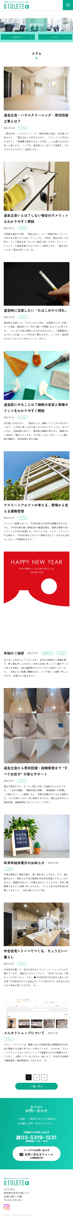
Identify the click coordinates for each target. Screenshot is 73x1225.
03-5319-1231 (39, 1137)
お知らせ (17, 37)
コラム (54, 37)
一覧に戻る (36, 1086)
